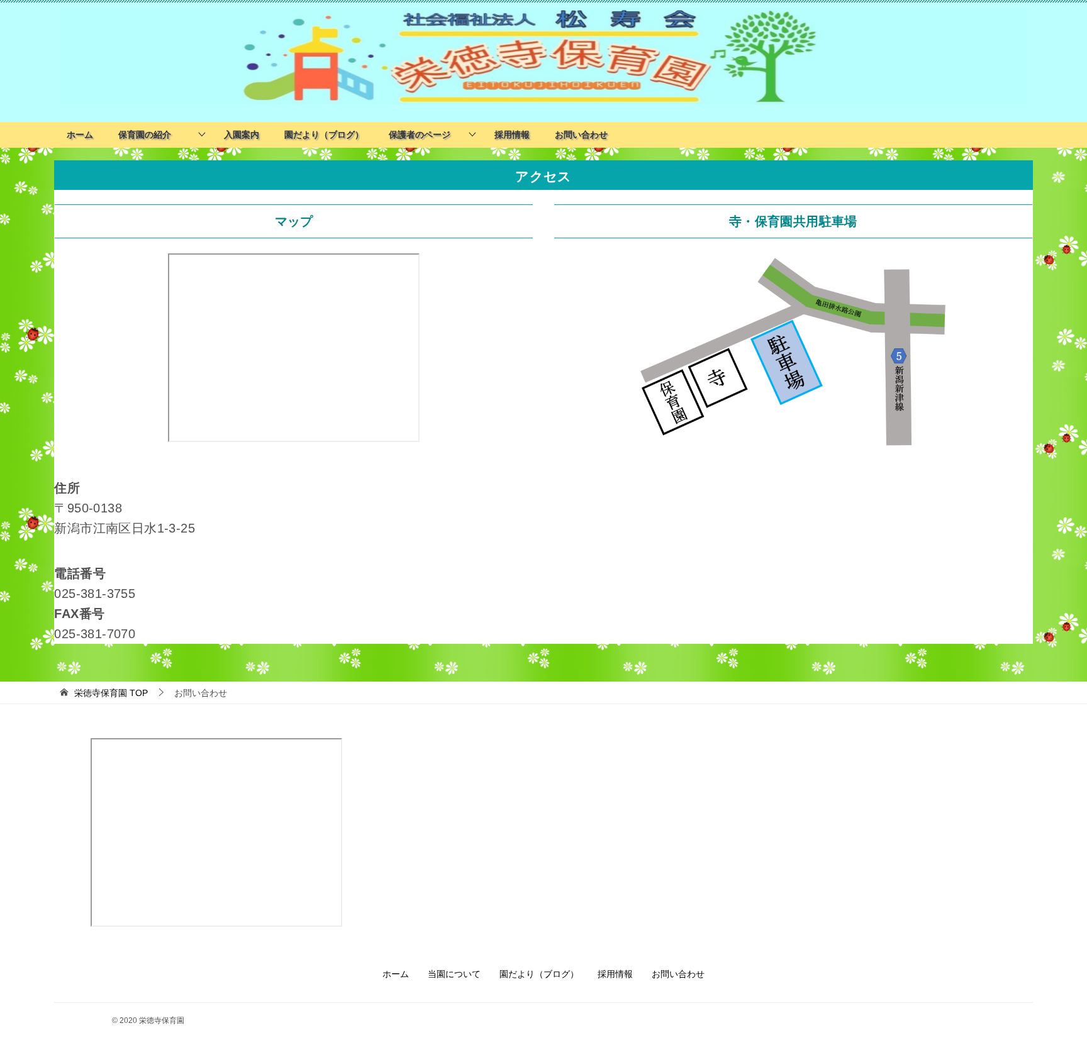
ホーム (80, 135)
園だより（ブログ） (324, 135)
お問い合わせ (581, 135)
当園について (454, 974)
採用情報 (512, 135)
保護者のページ (419, 135)
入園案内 (241, 135)
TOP (111, 693)
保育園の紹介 (149, 135)
